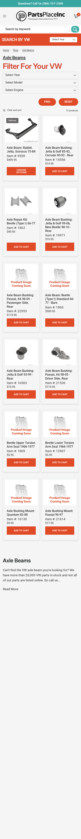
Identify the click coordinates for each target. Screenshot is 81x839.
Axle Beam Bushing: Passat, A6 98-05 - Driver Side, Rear (58, 374)
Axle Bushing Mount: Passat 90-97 (59, 512)
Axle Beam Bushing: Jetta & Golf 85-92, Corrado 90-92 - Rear (59, 151)
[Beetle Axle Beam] (59, 277)
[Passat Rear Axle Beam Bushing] (59, 492)
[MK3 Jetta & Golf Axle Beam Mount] (21, 352)
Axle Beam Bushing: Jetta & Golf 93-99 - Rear (20, 374)
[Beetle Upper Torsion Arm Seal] (21, 424)
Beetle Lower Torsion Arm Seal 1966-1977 (59, 444)
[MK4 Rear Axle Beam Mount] (59, 201)
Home (6, 50)
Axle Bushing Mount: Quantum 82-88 (21, 512)
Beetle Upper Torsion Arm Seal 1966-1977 (21, 444)
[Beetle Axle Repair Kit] (21, 201)
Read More (10, 589)
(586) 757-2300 (52, 3)
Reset (68, 101)
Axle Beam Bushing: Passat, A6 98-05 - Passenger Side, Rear (20, 300)
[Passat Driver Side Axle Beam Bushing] (59, 352)
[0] (75, 16)
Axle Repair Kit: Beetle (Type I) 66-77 (21, 221)
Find (47, 101)
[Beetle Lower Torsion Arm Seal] (59, 424)
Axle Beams (28, 50)
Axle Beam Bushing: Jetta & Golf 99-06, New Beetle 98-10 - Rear (58, 225)
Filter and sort (14, 110)
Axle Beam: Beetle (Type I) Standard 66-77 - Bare (59, 298)
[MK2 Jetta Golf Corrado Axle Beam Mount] (59, 129)
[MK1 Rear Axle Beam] (21, 129)
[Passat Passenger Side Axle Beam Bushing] (21, 277)
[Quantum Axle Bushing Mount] (21, 492)
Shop (15, 50)
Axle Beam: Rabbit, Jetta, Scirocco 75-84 (21, 149)
